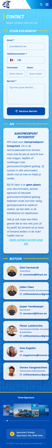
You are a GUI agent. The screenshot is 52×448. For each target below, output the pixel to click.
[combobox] (11, 60)
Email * (10, 40)
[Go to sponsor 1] (3, 420)
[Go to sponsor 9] (17, 420)
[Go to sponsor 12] (22, 420)
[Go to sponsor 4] (9, 420)
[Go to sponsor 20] (35, 420)
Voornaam (12, 67)
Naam (30, 67)
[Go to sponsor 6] (12, 420)
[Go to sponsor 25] (43, 420)
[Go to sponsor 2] (5, 420)
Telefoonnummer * (17, 53)
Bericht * (11, 81)
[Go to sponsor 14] (25, 420)
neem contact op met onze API (26, 241)
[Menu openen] (47, 4)
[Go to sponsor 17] (30, 420)
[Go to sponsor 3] (7, 420)
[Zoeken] (41, 4)
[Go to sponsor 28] (48, 420)
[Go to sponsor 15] (27, 420)
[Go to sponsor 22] (38, 420)
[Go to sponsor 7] (14, 420)
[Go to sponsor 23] (40, 420)
